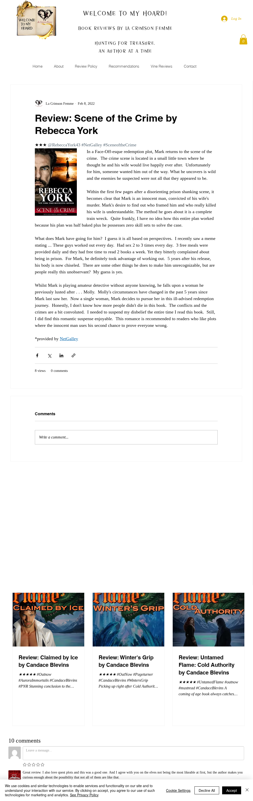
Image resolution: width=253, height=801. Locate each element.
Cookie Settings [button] (178, 790)
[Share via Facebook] (37, 355)
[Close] (247, 790)
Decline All (207, 790)
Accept (231, 790)
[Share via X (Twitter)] (49, 355)
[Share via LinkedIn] (61, 355)
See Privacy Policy (84, 794)
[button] (243, 39)
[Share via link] (73, 355)
